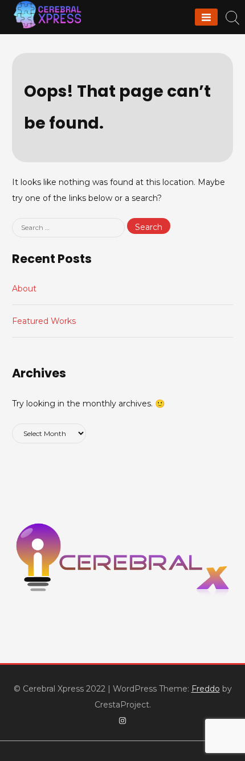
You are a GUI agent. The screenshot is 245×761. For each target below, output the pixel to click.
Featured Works (44, 321)
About (24, 288)
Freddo (205, 689)
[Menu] (206, 17)
